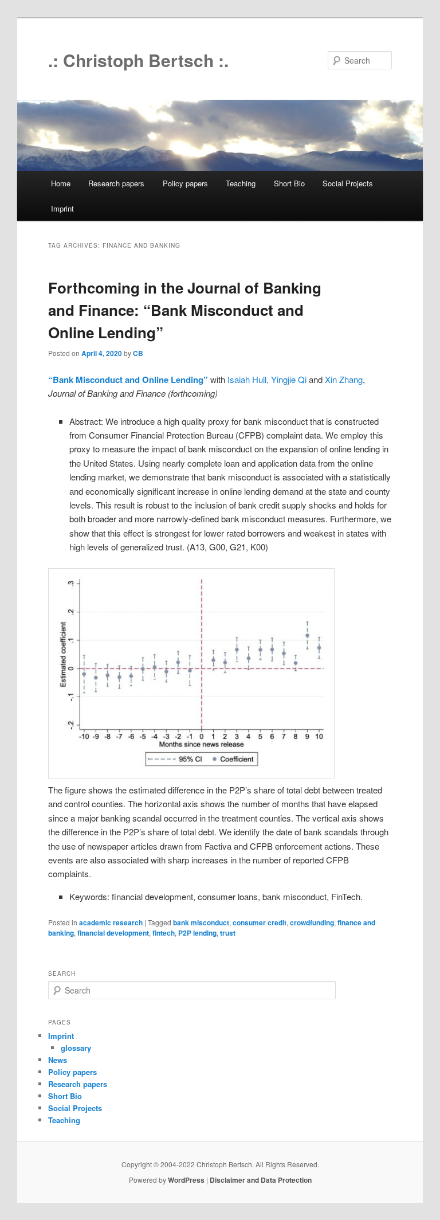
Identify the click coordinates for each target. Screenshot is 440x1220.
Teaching (241, 183)
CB (138, 353)
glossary (76, 1047)
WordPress (186, 1180)
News (57, 1059)
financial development (113, 933)
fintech (163, 933)
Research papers (116, 183)
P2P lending (197, 933)
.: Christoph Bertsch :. (138, 60)
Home (60, 183)
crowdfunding (312, 922)
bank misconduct (201, 922)
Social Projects (348, 183)
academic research (111, 922)
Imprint (62, 208)
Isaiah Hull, (248, 379)
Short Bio (289, 183)
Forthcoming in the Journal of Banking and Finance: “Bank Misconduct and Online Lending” (184, 310)
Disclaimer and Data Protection (261, 1180)
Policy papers (185, 183)
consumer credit (259, 922)
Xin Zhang (344, 379)
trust (227, 933)
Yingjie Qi (289, 379)
